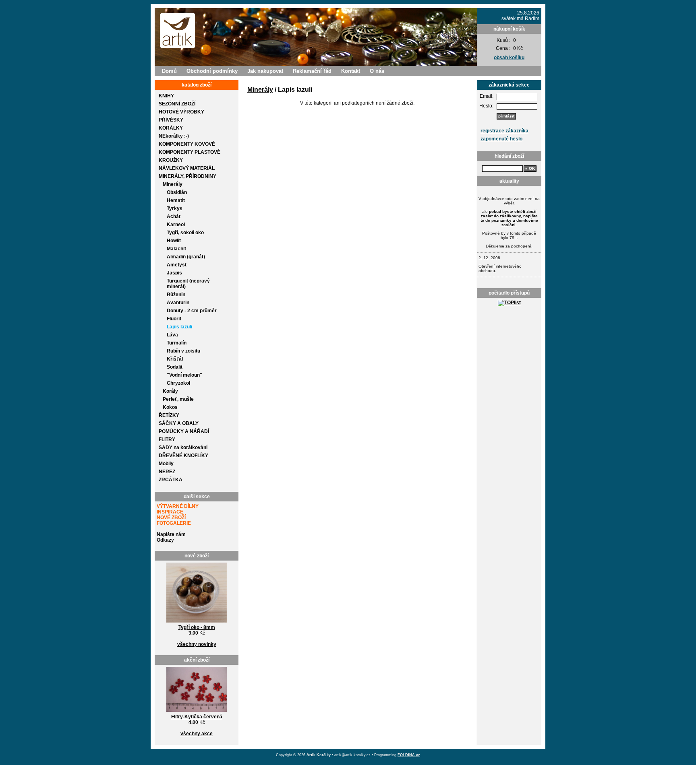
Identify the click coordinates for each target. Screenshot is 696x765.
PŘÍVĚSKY (171, 120)
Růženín (176, 294)
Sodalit (174, 367)
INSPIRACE (170, 512)
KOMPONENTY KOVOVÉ (187, 144)
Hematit (176, 200)
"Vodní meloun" (184, 375)
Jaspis (174, 273)
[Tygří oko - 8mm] (196, 623)
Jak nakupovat (265, 71)
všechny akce (196, 733)
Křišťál (175, 359)
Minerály (172, 184)
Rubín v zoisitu (183, 351)
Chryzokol (178, 383)
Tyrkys (174, 208)
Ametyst (176, 265)
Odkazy (165, 540)
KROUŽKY (171, 160)
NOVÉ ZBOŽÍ (171, 517)
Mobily (166, 463)
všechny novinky (196, 644)
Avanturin (178, 302)
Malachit (176, 249)
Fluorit (174, 319)
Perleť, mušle (178, 399)
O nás (377, 71)
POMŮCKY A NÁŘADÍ (184, 431)
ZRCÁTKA (170, 480)
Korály (170, 391)
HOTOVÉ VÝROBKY (181, 112)
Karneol (176, 224)
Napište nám (171, 534)
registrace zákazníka (504, 131)
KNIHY (166, 96)
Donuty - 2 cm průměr (192, 310)
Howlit (174, 240)
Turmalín (176, 343)
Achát (173, 216)
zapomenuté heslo (501, 139)
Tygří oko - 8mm (196, 627)
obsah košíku (509, 57)
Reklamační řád (312, 71)
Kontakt (350, 71)
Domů (169, 71)
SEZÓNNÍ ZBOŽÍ (177, 104)
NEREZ (167, 471)
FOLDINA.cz (409, 755)
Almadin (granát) (186, 257)
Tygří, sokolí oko (185, 232)
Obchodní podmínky (212, 71)
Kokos (170, 407)
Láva (172, 335)
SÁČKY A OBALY (179, 423)
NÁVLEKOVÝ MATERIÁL (187, 168)
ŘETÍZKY (169, 415)
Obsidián (177, 192)
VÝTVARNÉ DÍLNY (178, 506)
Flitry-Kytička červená (196, 717)
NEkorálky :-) (174, 136)
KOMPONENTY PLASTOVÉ (189, 152)
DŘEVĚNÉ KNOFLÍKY (183, 455)
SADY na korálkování (183, 447)
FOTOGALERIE (174, 523)
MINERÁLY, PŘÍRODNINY (187, 176)
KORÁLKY (171, 128)
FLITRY (167, 439)
